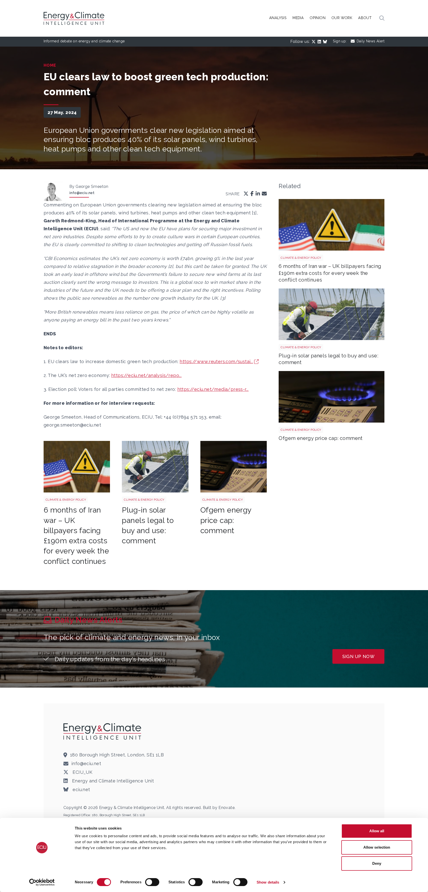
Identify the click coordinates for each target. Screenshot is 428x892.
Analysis (278, 18)
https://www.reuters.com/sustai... (216, 361)
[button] (381, 18)
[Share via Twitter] (245, 194)
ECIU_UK (81, 772)
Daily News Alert (370, 41)
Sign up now (358, 656)
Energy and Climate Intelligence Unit (112, 780)
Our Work (341, 18)
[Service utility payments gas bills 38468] (233, 466)
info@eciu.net (81, 193)
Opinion (317, 18)
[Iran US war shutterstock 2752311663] (77, 466)
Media (298, 18)
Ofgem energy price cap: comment (225, 520)
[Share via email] (264, 194)
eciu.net (80, 789)
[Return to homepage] (75, 18)
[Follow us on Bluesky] (326, 42)
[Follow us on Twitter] (315, 42)
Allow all (376, 831)
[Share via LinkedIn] (258, 194)
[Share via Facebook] (252, 194)
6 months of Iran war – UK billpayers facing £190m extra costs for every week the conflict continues (330, 273)
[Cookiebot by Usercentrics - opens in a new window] (42, 882)
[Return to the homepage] (103, 731)
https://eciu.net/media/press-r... (213, 389)
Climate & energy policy (66, 499)
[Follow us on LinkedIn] (320, 42)
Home (50, 65)
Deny (376, 863)
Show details (268, 882)
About (365, 18)
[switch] (152, 882)
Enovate (226, 807)
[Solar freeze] (155, 466)
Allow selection (376, 847)
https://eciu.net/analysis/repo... (146, 375)
